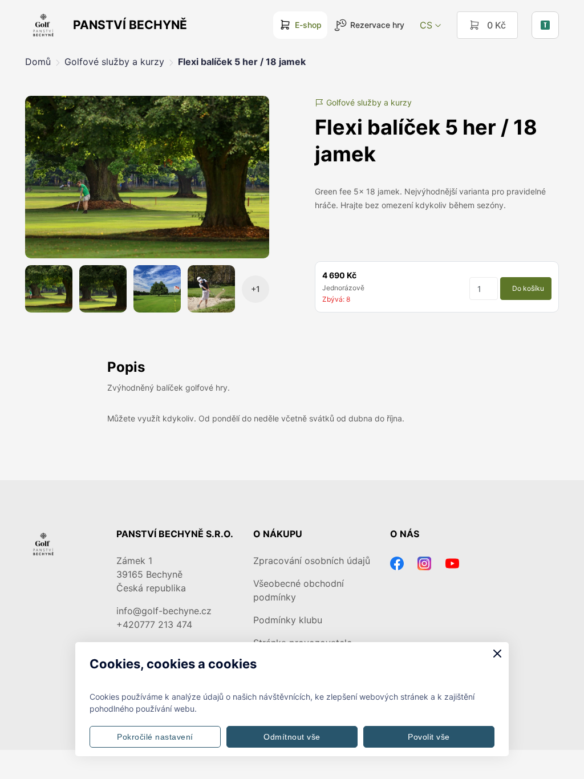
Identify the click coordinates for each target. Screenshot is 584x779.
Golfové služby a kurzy (114, 61)
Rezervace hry (377, 25)
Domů (38, 61)
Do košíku (528, 288)
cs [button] (426, 25)
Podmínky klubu (287, 620)
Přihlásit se (545, 25)
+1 (255, 289)
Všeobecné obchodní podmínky (298, 590)
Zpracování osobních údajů (311, 560)
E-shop (308, 25)
